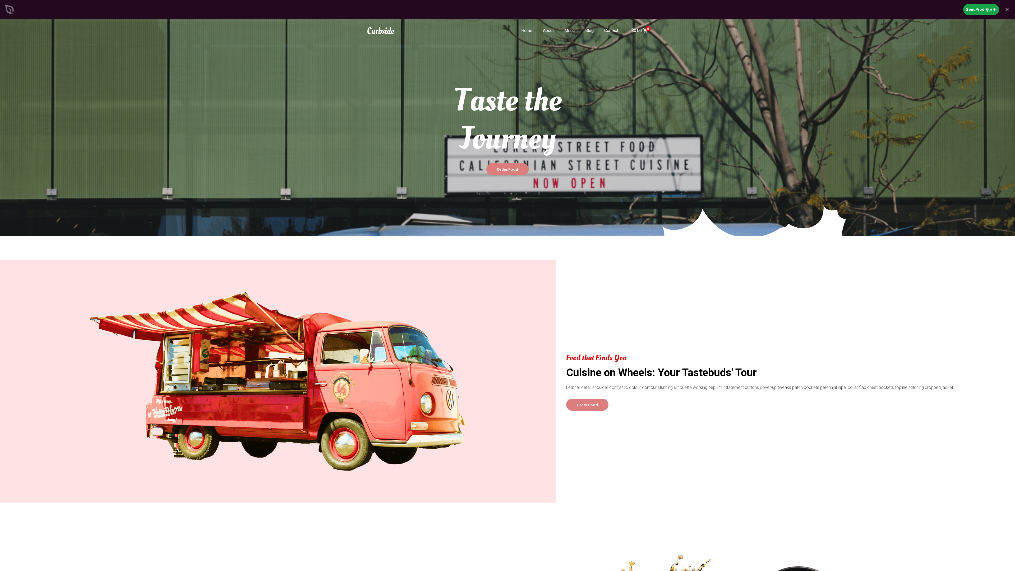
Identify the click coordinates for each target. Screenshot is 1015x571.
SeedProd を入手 (981, 9)
